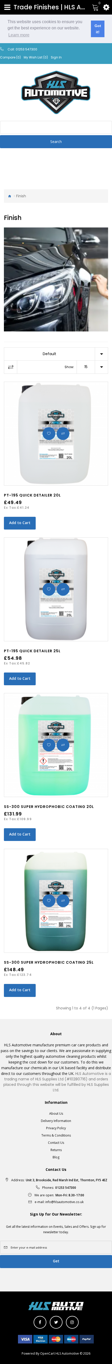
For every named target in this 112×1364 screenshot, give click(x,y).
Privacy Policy (56, 1128)
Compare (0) (10, 57)
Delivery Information (56, 1121)
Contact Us (56, 1142)
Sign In (56, 57)
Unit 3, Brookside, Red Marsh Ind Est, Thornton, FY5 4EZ (66, 1180)
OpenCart (47, 1353)
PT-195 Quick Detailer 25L (32, 651)
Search (56, 141)
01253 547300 (26, 49)
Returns (56, 1150)
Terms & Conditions (56, 1135)
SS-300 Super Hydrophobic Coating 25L (49, 962)
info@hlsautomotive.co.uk (64, 1202)
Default (49, 353)
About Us (56, 1113)
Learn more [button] (18, 35)
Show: (69, 367)
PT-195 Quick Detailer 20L (32, 495)
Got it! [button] (98, 29)
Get (56, 1260)
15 (86, 366)
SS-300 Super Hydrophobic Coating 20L (49, 806)
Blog (56, 1157)
